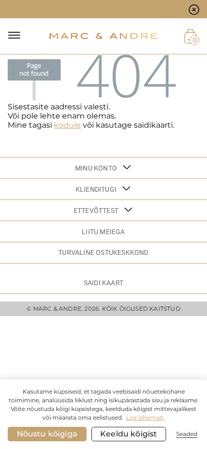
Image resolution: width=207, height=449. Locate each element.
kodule (67, 125)
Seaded (186, 433)
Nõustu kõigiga (47, 433)
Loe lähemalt (145, 417)
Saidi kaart (103, 283)
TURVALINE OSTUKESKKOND (103, 252)
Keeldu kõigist (128, 433)
